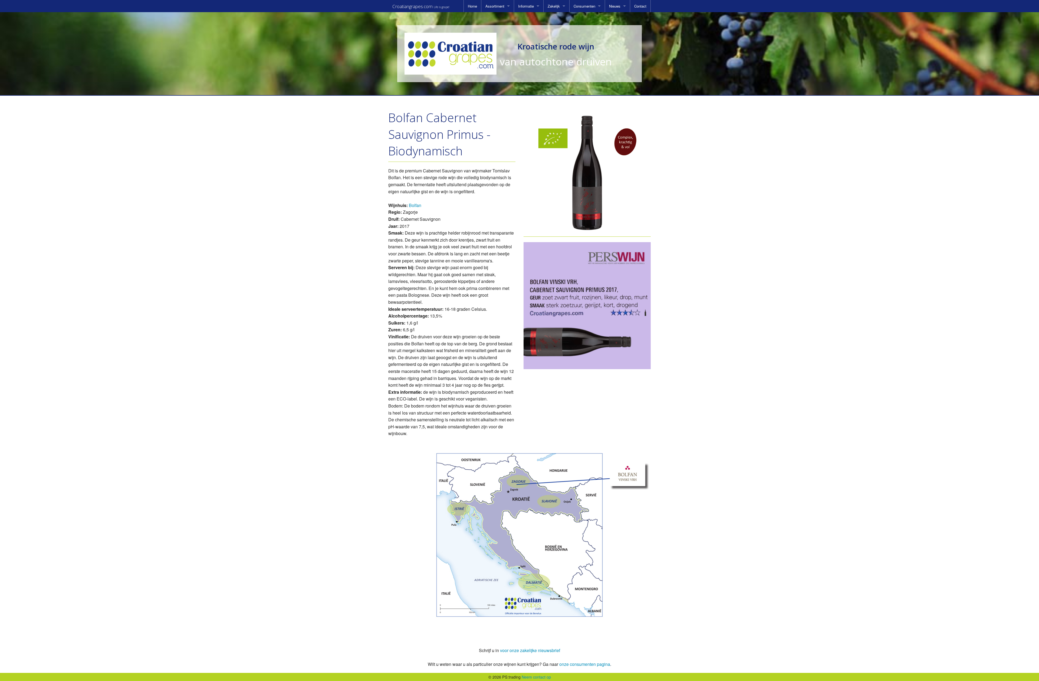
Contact (640, 6)
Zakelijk (554, 6)
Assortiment (494, 6)
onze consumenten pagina (584, 664)
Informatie (526, 6)
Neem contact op (536, 677)
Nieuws (614, 6)
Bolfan (415, 205)
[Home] (451, 54)
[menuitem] (472, 6)
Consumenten (584, 6)
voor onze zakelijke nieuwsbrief (530, 650)
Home (472, 6)
